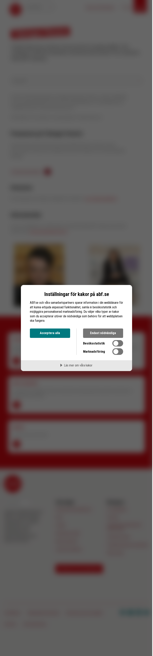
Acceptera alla (50, 333)
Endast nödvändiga (103, 333)
